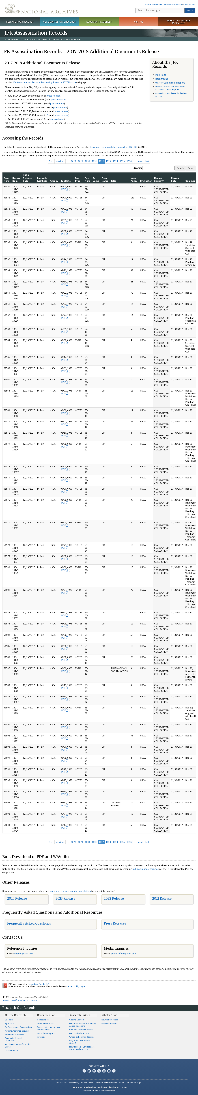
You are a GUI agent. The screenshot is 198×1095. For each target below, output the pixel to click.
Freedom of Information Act (108, 1082)
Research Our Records (20, 21)
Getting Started (76, 1019)
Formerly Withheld (42, 179)
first (51, 161)
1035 (122, 161)
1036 (129, 161)
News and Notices (109, 1019)
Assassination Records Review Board (171, 95)
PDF (63, 189)
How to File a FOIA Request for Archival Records (81, 1048)
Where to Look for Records (82, 1036)
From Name (105, 179)
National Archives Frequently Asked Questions (82, 1024)
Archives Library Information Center (18, 1045)
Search (189, 10)
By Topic (9, 1019)
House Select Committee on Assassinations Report (170, 88)
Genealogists (43, 1019)
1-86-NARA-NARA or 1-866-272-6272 (99, 1090)
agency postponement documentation (70, 891)
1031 (94, 161)
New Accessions (109, 1023)
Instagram (94, 1071)
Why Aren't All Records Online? (79, 1041)
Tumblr (99, 1071)
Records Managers (46, 1033)
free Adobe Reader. (37, 984)
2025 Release (17, 898)
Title (113, 180)
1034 (115, 161)
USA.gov (138, 1082)
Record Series (158, 179)
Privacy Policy (87, 1082)
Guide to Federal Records (81, 1029)
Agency (54, 180)
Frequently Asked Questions (29, 923)
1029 (80, 161)
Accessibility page (76, 986)
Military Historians (45, 1023)
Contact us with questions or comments (20, 1000)
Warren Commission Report (170, 82)
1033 (108, 161)
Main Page (160, 74)
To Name (96, 179)
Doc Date (65, 180)
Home (7, 39)
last (147, 161)
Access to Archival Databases (13, 1039)
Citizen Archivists (153, 4)
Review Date (175, 179)
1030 (87, 161)
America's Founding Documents (178, 22)
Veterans (41, 1036)
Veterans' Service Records (59, 21)
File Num (87, 179)
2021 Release (162, 898)
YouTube (104, 1071)
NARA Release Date (27, 178)
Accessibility (73, 1082)
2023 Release (65, 898)
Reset (191, 168)
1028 (73, 161)
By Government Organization (18, 1027)
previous (60, 161)
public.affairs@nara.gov (123, 953)
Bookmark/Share (173, 4)
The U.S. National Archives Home (41, 8)
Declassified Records (79, 1033)
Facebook (84, 1071)
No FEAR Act (127, 1082)
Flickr (114, 1071)
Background (161, 78)
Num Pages (134, 179)
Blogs (109, 1071)
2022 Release (114, 898)
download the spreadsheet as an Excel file (112, 146)
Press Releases (115, 923)
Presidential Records (14, 1034)
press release (53, 95)
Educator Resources (99, 21)
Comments (191, 180)
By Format (9, 1023)
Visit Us (138, 21)
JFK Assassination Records (47, 39)
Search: (137, 167)
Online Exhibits (11, 1050)
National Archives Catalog (17, 1030)
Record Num (16, 179)
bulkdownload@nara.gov (145, 868)
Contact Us (189, 4)
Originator (146, 180)
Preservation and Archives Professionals (49, 1028)
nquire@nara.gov (24, 953)
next (140, 161)
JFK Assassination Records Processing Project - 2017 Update (44, 82)
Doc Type (77, 179)
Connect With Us (99, 1066)
